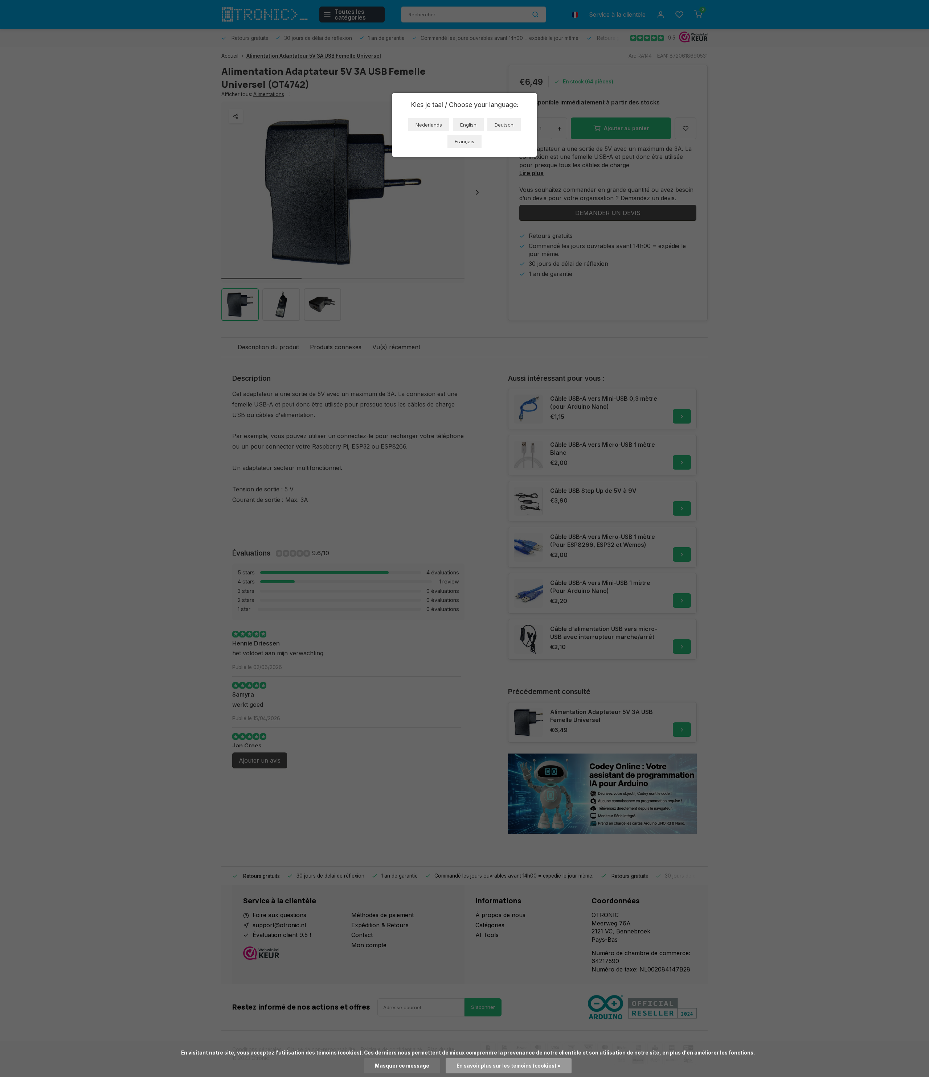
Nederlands (429, 125)
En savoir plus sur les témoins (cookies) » (509, 1066)
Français (464, 141)
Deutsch (504, 125)
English (468, 125)
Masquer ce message (402, 1066)
